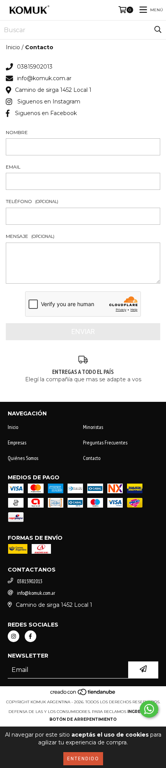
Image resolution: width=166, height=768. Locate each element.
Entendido (83, 758)
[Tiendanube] (83, 694)
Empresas (17, 442)
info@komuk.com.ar (44, 78)
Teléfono (32, 201)
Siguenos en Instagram (48, 101)
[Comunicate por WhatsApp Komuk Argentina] (149, 709)
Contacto (91, 458)
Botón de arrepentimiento (83, 719)
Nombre (17, 132)
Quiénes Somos (23, 458)
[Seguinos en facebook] (30, 636)
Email (13, 167)
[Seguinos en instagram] (13, 636)
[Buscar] (158, 30)
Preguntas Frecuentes (105, 442)
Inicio (13, 47)
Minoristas (93, 427)
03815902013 (35, 66)
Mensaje (30, 236)
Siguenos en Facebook (46, 113)
